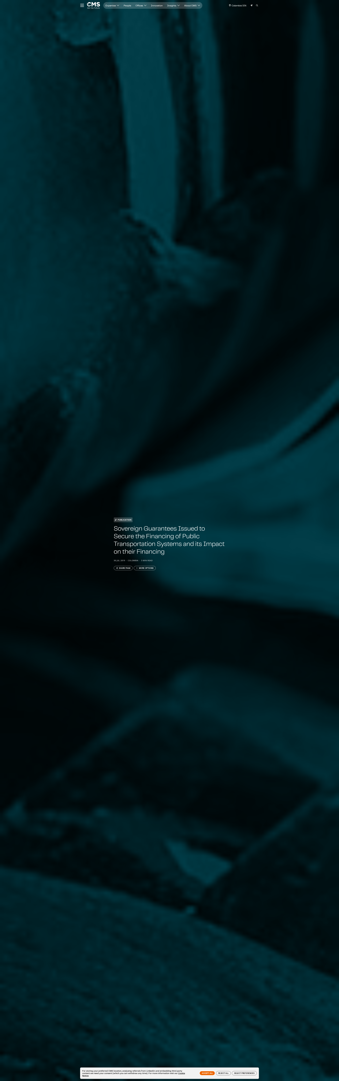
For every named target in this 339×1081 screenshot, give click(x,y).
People (127, 5)
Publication (124, 520)
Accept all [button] (207, 1073)
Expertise (111, 5)
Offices (139, 5)
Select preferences (244, 1073)
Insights (172, 5)
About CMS (190, 5)
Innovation (157, 5)
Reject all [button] (223, 1073)
